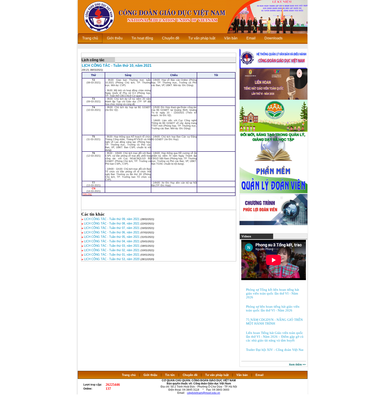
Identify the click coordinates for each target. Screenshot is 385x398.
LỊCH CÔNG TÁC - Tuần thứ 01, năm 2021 (111, 254)
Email (260, 375)
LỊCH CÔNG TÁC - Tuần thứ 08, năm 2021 (111, 223)
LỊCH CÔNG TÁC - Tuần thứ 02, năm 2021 (111, 250)
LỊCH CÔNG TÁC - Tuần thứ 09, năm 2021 (111, 219)
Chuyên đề (190, 375)
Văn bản (242, 375)
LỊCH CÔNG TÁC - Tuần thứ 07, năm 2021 (111, 228)
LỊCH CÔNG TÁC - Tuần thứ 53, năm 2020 (111, 259)
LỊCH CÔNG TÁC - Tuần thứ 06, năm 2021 (111, 232)
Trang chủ (129, 375)
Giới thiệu (150, 375)
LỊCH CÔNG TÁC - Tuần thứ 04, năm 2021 (111, 241)
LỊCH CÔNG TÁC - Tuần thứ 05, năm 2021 (111, 236)
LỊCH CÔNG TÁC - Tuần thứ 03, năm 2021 (111, 245)
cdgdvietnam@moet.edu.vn (203, 392)
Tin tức (170, 375)
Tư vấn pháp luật (217, 375)
